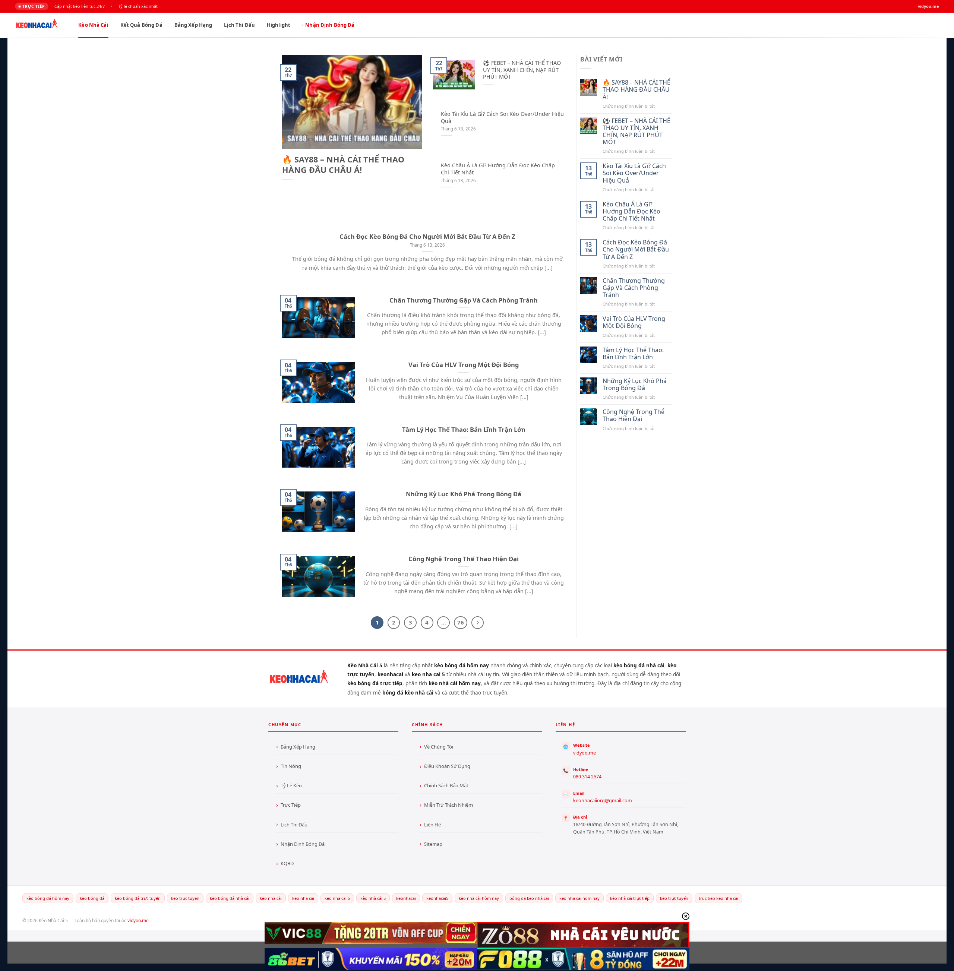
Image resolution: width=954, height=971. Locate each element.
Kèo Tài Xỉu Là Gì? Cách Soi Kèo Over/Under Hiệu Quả (502, 117)
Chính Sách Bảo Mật (446, 785)
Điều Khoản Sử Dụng (447, 766)
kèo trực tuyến (674, 898)
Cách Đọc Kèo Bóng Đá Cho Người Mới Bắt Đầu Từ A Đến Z (427, 237)
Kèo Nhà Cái (93, 25)
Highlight (278, 25)
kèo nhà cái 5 (373, 898)
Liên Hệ (432, 824)
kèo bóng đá (92, 898)
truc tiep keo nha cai (718, 898)
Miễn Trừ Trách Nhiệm (448, 804)
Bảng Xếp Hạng (193, 25)
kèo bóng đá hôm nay (47, 898)
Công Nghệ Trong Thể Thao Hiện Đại (463, 559)
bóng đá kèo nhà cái (529, 898)
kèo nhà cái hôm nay (479, 898)
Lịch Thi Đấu (239, 25)
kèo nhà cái (271, 898)
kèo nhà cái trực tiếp (630, 898)
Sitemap (433, 844)
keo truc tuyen (185, 898)
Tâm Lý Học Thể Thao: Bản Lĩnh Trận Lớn (463, 430)
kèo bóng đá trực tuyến (138, 898)
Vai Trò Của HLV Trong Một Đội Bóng (463, 365)
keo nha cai (303, 898)
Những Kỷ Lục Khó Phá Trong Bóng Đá (463, 494)
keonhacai (406, 898)
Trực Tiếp (291, 804)
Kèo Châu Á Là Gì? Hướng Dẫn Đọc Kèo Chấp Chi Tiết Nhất (498, 169)
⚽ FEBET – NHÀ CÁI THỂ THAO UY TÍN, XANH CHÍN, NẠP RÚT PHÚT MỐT (522, 70)
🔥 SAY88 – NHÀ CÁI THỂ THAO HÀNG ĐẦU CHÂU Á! (343, 164)
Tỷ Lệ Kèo (291, 785)
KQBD (287, 863)
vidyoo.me (584, 753)
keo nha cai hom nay (579, 898)
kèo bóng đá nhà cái (229, 898)
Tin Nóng (291, 766)
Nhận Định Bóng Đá (329, 25)
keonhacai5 (437, 898)
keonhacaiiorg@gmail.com (602, 800)
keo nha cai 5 (337, 898)
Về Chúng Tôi (438, 746)
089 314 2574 (587, 777)
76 (460, 622)
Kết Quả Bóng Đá (141, 25)
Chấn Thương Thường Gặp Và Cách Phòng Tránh (463, 300)
